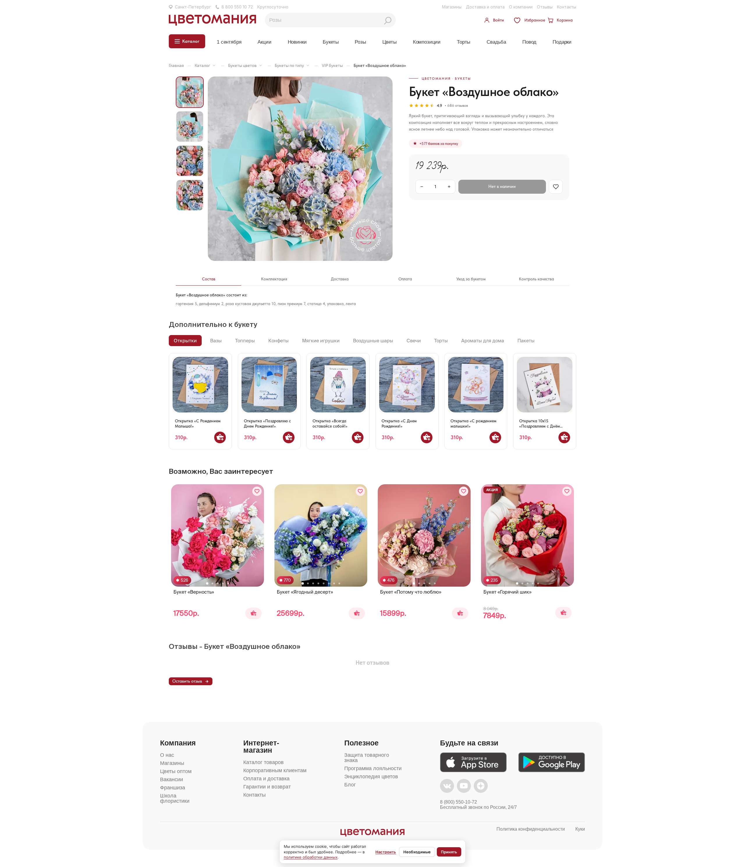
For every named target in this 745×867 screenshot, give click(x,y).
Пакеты (526, 340)
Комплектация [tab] (274, 279)
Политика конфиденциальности (530, 829)
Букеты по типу (289, 65)
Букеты (330, 42)
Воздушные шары (373, 340)
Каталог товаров (263, 762)
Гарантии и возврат (267, 787)
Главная (176, 65)
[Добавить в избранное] (257, 491)
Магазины (452, 6)
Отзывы (545, 6)
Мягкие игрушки (321, 340)
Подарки (562, 42)
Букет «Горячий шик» (507, 591)
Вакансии (171, 779)
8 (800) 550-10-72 (458, 802)
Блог (350, 785)
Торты (463, 42)
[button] (207, 583)
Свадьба (496, 42)
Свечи (414, 340)
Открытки (185, 340)
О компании (521, 6)
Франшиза (172, 788)
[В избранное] (556, 187)
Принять (449, 852)
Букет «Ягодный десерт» (305, 591)
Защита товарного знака (366, 757)
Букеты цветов (242, 65)
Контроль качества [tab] (536, 279)
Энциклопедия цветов (371, 776)
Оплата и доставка (266, 778)
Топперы (245, 340)
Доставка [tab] (340, 279)
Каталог (202, 65)
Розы (360, 42)
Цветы (389, 42)
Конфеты (278, 340)
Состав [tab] (208, 279)
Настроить (385, 852)
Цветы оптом (175, 771)
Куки (580, 829)
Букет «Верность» (193, 591)
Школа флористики (174, 798)
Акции (264, 42)
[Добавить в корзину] (220, 437)
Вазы (216, 340)
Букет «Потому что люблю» (410, 591)
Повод (529, 42)
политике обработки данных (311, 857)
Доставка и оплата (485, 6)
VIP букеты (332, 65)
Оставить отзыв (187, 681)
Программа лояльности (373, 768)
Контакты (566, 6)
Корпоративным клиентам (274, 770)
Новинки (297, 42)
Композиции (427, 42)
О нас (167, 755)
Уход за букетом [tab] (471, 279)
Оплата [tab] (405, 279)
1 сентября (229, 42)
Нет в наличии (502, 186)
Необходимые (417, 852)
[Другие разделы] (214, 65)
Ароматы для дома (482, 340)
